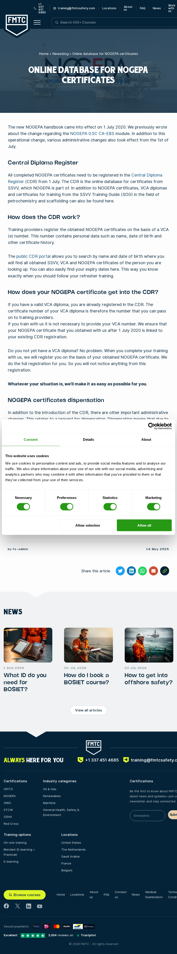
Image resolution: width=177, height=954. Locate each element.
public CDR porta (33, 256)
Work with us (171, 8)
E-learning (11, 861)
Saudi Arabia (70, 856)
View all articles (88, 710)
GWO (7, 803)
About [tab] (146, 439)
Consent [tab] (31, 439)
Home (44, 53)
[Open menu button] (37, 22)
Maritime (49, 803)
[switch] (66, 506)
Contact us (120, 894)
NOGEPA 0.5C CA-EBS (92, 133)
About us (128, 8)
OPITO (8, 789)
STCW (8, 810)
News (157, 8)
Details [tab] (88, 439)
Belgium (66, 870)
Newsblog (60, 53)
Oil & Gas (49, 789)
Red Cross (11, 823)
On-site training (15, 842)
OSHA (8, 817)
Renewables (52, 796)
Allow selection (87, 525)
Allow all (144, 525)
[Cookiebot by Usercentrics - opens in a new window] (151, 426)
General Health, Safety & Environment (61, 812)
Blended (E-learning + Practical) (19, 852)
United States (71, 842)
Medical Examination (154, 894)
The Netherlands (73, 849)
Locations (109, 8)
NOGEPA (10, 796)
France (66, 863)
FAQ (142, 8)
